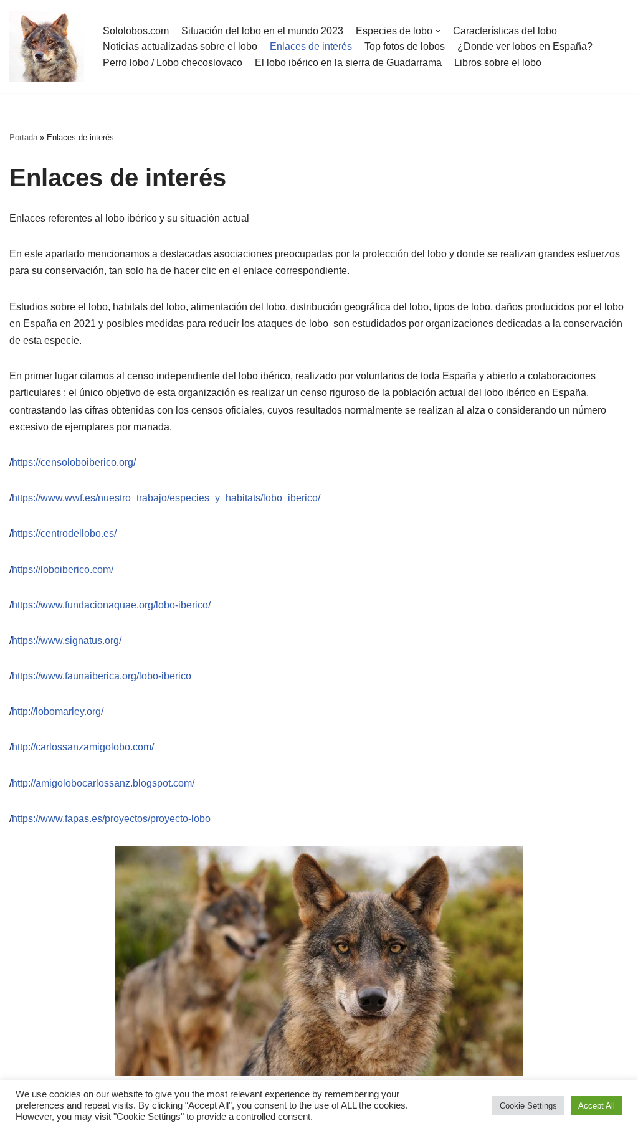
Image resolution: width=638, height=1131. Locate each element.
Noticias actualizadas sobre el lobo (180, 46)
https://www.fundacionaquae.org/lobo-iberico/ (111, 605)
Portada (23, 137)
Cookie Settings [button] (528, 1105)
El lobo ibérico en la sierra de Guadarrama (348, 62)
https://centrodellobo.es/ (64, 533)
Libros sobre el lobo (497, 62)
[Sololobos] (46, 46)
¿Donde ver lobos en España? (525, 46)
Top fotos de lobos (404, 46)
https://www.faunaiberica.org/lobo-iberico (101, 676)
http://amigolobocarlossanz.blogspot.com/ (103, 783)
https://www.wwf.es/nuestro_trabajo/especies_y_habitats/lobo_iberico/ (166, 498)
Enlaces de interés (311, 46)
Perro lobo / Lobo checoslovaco (172, 62)
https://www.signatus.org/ (66, 640)
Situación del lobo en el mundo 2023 (262, 31)
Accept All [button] (596, 1105)
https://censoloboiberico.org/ (74, 462)
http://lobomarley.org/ (57, 711)
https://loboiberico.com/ (62, 569)
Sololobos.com (136, 31)
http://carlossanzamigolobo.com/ (83, 747)
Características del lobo (505, 31)
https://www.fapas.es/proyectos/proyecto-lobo (111, 818)
